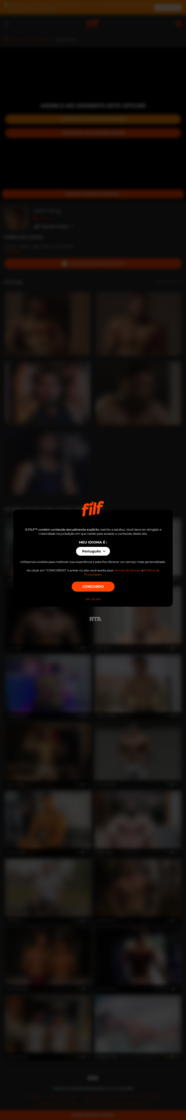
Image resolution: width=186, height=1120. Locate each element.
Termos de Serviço (127, 570)
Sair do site (93, 599)
